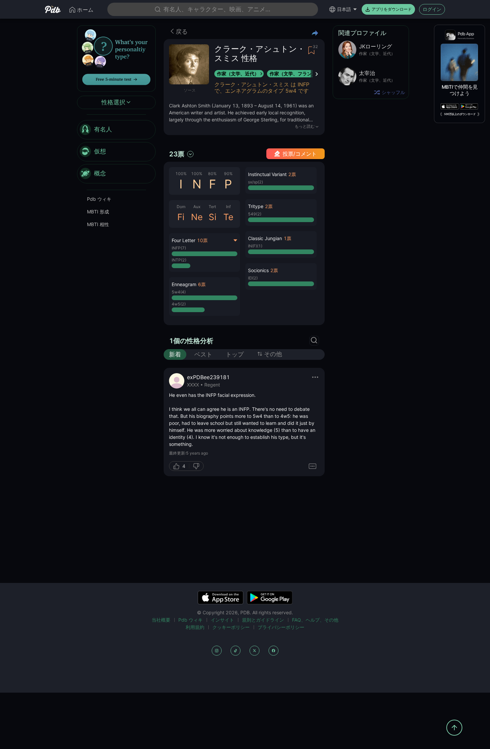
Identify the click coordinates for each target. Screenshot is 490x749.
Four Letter (183, 240)
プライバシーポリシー (281, 627)
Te (228, 217)
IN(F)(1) (255, 245)
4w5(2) (179, 303)
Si (212, 217)
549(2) (254, 213)
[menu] (116, 151)
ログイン (432, 9)
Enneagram (184, 284)
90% (228, 173)
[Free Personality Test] (116, 58)
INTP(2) (179, 259)
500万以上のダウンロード (460, 114)
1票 (287, 238)
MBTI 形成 (98, 211)
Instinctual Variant (267, 174)
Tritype (255, 206)
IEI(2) (253, 277)
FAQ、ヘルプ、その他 (315, 620)
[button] (204, 296)
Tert (212, 206)
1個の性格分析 (191, 341)
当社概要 (161, 620)
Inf (228, 206)
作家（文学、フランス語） (298, 73)
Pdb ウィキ (99, 199)
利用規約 (195, 627)
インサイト (222, 620)
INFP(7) (179, 247)
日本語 (344, 9)
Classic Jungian (265, 238)
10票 (202, 240)
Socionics (258, 270)
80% (212, 173)
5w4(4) (179, 291)
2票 (292, 174)
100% (181, 173)
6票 (202, 284)
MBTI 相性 (98, 224)
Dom (181, 206)
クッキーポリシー (231, 627)
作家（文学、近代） (238, 73)
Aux (196, 206)
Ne (197, 217)
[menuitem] (116, 129)
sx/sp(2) (255, 181)
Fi (180, 217)
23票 (176, 154)
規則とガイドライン (263, 620)
